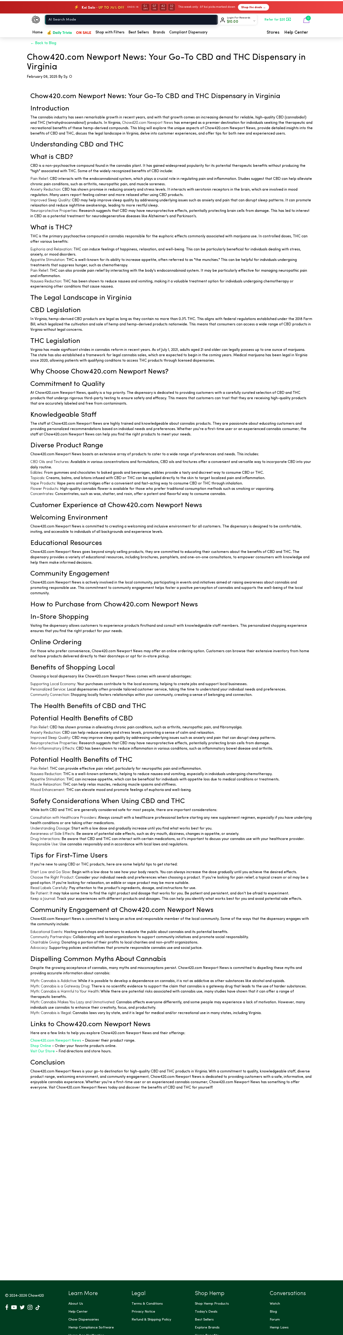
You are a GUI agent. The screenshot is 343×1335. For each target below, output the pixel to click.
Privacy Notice (143, 1312)
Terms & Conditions (147, 1304)
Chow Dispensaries (83, 1319)
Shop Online (40, 1046)
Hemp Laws (279, 1327)
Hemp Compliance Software (91, 1327)
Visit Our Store (42, 1051)
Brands (159, 32)
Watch (275, 1304)
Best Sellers (139, 32)
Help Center (296, 32)
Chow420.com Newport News (55, 1041)
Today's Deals (206, 1312)
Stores (273, 32)
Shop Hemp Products (212, 1304)
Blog (273, 1312)
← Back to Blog (43, 43)
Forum (275, 1319)
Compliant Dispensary (188, 32)
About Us (75, 1304)
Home (37, 32)
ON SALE (83, 32)
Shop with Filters (109, 32)
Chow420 (36, 1296)
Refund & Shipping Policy (151, 1319)
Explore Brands (207, 1327)
